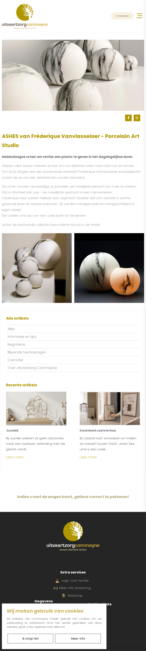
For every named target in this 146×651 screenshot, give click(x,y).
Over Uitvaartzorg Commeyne (32, 367)
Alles (11, 328)
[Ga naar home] (25, 16)
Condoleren (122, 15)
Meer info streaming (75, 588)
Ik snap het (30, 638)
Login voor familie (75, 580)
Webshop (75, 595)
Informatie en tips (22, 336)
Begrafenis (16, 344)
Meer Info (78, 638)
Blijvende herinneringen (27, 352)
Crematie (15, 360)
